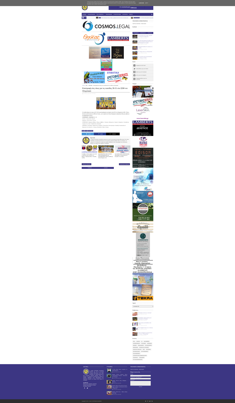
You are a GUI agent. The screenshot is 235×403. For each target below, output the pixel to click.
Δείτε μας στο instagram (141, 75)
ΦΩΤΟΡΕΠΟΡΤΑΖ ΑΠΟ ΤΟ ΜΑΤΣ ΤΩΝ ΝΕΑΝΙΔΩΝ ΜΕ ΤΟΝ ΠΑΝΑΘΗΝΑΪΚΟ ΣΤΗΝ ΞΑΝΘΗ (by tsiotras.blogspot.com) (105, 156)
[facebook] (84, 388)
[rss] (152, 401)
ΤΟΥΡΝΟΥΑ (125, 14)
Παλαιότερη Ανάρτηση (124, 164)
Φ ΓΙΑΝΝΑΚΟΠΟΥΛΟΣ (137, 359)
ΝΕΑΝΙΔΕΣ (90, 85)
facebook (90, 167)
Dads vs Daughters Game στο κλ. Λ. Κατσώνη (145, 327)
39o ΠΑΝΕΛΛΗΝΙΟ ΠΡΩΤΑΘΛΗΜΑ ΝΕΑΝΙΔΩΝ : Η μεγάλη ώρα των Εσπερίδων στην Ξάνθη (122, 155)
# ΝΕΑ (86, 130)
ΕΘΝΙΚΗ (135, 345)
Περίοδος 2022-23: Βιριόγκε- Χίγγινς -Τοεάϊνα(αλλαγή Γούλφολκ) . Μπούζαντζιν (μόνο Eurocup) (119, 375)
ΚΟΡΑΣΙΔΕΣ (135, 347)
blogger (105, 167)
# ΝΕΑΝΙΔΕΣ (90, 130)
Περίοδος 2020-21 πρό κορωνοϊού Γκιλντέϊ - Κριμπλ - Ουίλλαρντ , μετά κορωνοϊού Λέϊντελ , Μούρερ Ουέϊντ (119, 386)
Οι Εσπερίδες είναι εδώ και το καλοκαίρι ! (145, 312)
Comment (114, 134)
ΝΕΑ (86, 85)
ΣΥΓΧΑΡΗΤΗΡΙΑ (144, 351)
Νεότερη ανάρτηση (86, 164)
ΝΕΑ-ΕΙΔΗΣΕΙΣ (100, 14)
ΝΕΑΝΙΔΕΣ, (94, 93)
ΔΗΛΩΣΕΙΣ (149, 343)
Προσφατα (135, 32)
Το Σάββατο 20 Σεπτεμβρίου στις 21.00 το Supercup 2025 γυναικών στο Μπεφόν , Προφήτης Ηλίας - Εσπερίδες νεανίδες (89, 156)
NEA (134, 341)
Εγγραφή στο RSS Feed (140, 65)
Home (83, 85)
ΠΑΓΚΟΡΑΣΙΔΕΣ (136, 351)
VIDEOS (131, 14)
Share (101, 134)
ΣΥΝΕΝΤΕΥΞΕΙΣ (117, 14)
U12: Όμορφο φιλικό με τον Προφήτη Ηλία (145, 51)
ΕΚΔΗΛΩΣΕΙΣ (109, 14)
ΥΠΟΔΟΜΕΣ (141, 357)
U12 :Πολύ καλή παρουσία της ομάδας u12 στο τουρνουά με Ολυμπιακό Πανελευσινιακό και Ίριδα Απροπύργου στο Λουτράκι (131, 17)
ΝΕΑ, (91, 93)
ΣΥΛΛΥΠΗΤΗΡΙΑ (136, 353)
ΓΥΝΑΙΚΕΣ (143, 343)
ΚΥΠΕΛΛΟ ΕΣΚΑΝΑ (137, 349)
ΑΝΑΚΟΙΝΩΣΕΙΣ (91, 14)
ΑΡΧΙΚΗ (84, 14)
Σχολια (150, 32)
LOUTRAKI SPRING (105, 17)
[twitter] (87, 388)
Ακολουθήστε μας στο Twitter (142, 68)
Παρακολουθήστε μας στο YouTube (141, 79)
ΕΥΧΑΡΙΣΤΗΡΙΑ (148, 345)
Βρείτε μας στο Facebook (141, 72)
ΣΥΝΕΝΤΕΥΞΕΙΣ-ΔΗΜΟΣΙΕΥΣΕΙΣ (140, 355)
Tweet (89, 134)
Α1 (141, 341)
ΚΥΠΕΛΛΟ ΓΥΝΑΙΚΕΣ (144, 347)
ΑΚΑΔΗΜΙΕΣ (146, 341)
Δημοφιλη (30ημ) (143, 33)
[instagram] (146, 401)
